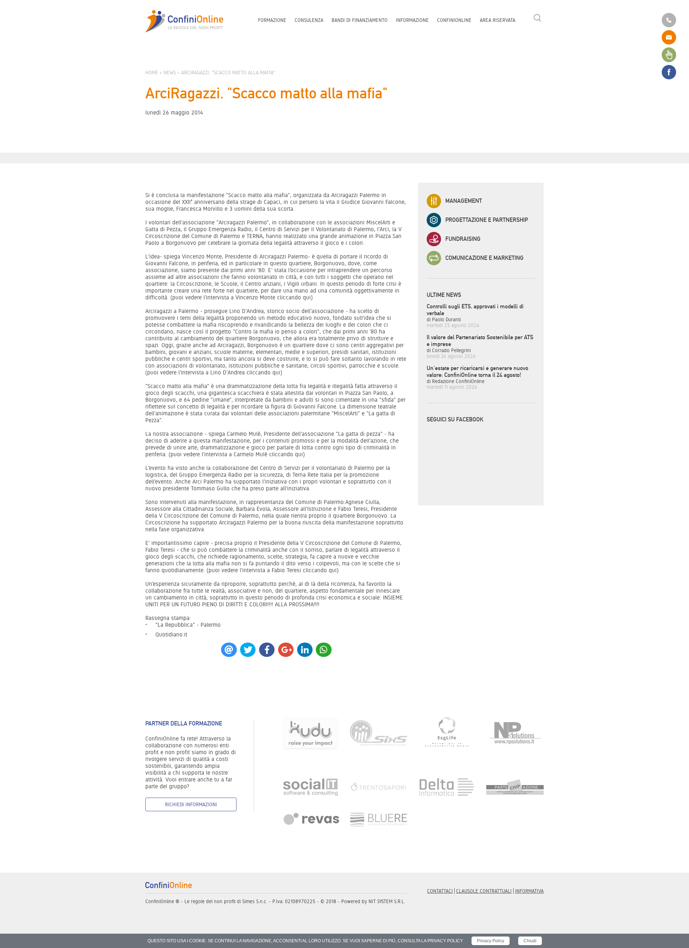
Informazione (412, 20)
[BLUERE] (378, 819)
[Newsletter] (669, 54)
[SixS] (378, 732)
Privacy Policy (490, 940)
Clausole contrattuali (484, 891)
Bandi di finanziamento (360, 20)
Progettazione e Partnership (486, 219)
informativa (529, 891)
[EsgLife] (446, 732)
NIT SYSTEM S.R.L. (387, 901)
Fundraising (463, 238)
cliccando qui (294, 297)
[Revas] (310, 819)
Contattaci (440, 891)
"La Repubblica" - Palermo (188, 624)
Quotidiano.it (171, 634)
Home (151, 72)
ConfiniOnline (454, 20)
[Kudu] (310, 732)
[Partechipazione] (515, 786)
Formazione (272, 20)
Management (463, 200)
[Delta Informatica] (446, 786)
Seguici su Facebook (455, 419)
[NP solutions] (515, 732)
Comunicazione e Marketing (484, 257)
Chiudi (530, 940)
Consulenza (309, 20)
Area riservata (497, 20)
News (170, 72)
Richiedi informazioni (191, 804)
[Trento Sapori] (378, 786)
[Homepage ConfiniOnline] (184, 21)
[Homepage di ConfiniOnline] (168, 885)
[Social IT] (310, 786)
